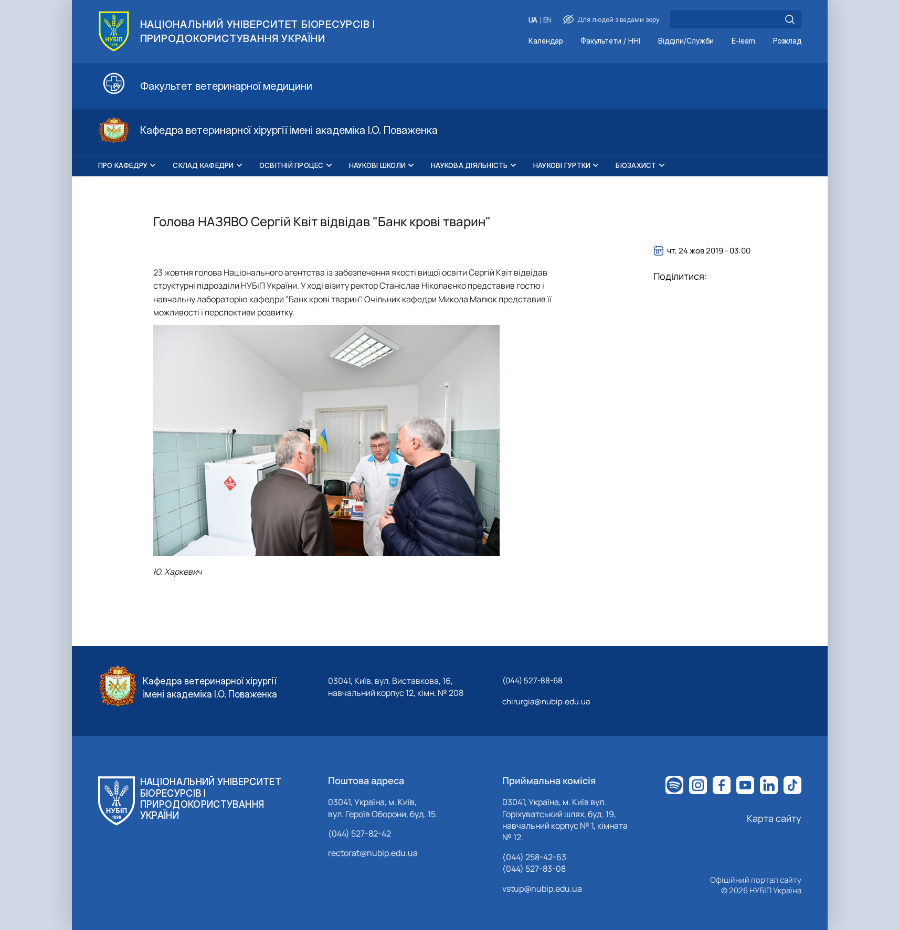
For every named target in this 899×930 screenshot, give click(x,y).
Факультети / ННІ (610, 41)
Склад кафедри (203, 165)
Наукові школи (377, 165)
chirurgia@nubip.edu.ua (546, 701)
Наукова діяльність (469, 165)
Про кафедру (123, 165)
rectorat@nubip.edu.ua (373, 853)
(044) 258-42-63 (534, 857)
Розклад (787, 41)
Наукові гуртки (562, 165)
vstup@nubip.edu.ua (542, 888)
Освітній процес (291, 165)
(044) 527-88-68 (532, 680)
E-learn (743, 41)
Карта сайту (774, 818)
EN (547, 20)
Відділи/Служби (686, 41)
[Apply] (789, 19)
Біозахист (636, 165)
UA (532, 20)
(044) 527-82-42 (359, 833)
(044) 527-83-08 (534, 868)
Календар (545, 41)
